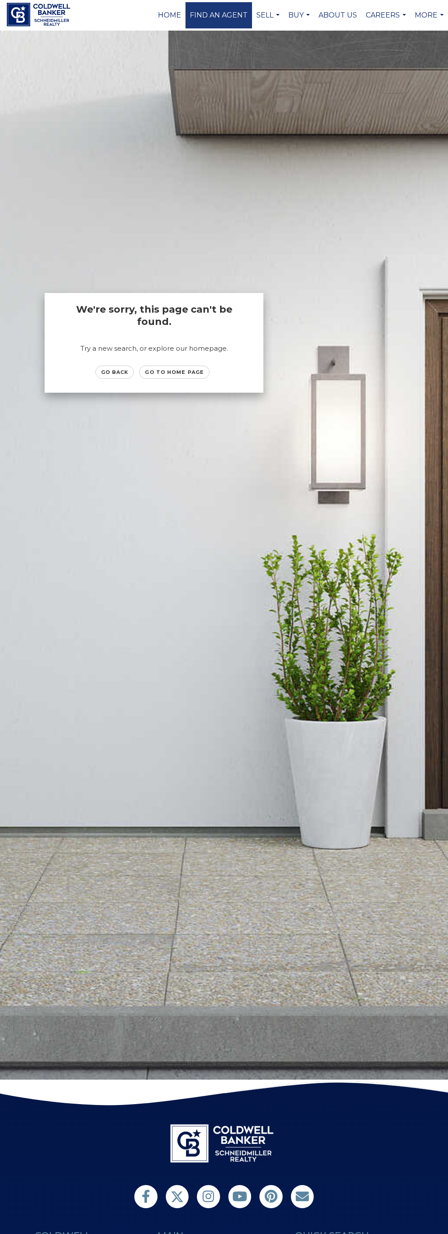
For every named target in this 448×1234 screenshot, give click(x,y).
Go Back (115, 372)
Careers (387, 19)
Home (169, 15)
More (430, 19)
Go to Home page (174, 372)
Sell (269, 19)
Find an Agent (219, 15)
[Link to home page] (40, 14)
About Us (337, 15)
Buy (300, 19)
